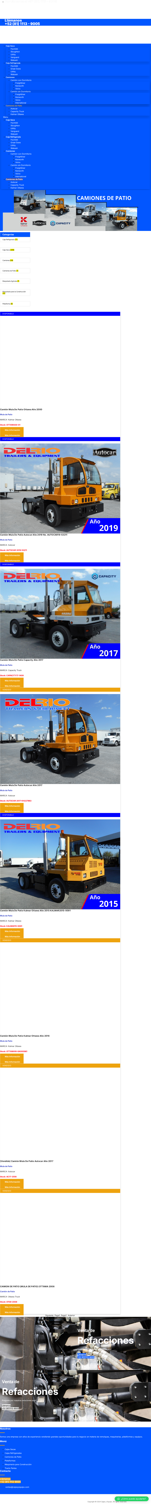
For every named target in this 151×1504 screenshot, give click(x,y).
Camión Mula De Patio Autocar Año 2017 (21, 785)
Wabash (14, 60)
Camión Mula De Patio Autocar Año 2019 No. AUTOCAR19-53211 (33, 535)
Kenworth (19, 86)
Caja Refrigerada (13, 63)
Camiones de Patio (14, 106)
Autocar (14, 108)
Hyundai (14, 49)
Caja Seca (10, 46)
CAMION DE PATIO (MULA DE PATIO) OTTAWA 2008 (27, 1286)
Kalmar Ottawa (17, 114)
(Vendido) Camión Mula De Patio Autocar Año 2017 (26, 1161)
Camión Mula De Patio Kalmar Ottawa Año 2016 (25, 1036)
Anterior (71, 1315)
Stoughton (15, 51)
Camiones (10, 77)
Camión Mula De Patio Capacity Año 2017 (21, 660)
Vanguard (15, 57)
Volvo (17, 88)
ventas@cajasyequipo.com (17, 1487)
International (20, 103)
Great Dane (16, 69)
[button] (75, 117)
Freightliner (20, 83)
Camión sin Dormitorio (21, 91)
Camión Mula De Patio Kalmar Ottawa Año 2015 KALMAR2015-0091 (35, 910)
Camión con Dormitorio (21, 80)
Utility (13, 54)
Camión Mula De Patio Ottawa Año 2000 (21, 409)
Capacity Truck (17, 111)
